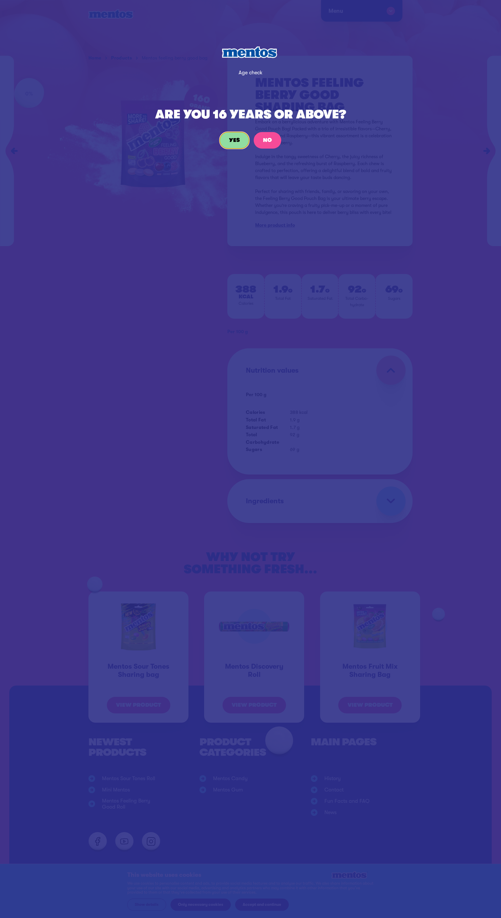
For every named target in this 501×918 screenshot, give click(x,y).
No (267, 140)
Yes (234, 140)
